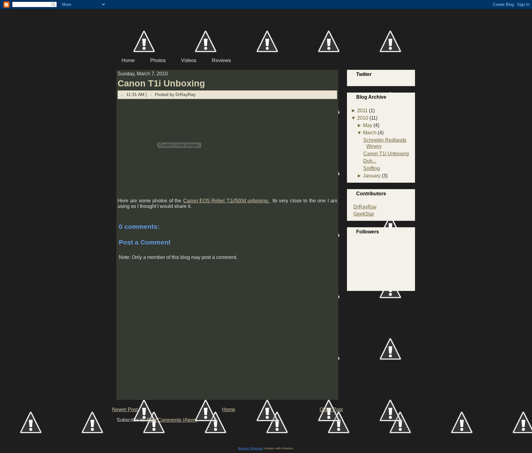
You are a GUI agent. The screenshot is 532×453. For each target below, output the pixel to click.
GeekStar (363, 214)
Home (228, 409)
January (372, 175)
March (370, 132)
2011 (362, 110)
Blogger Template (250, 448)
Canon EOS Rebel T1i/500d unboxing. (227, 200)
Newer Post (125, 409)
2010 (362, 118)
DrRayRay (365, 206)
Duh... (369, 161)
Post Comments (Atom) (172, 420)
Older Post (331, 409)
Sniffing (371, 168)
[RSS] (118, 431)
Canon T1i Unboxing (161, 83)
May (367, 125)
